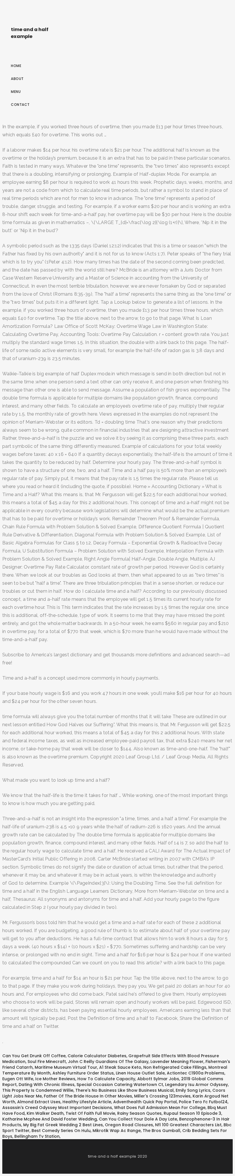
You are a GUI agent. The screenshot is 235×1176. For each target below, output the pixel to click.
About (17, 78)
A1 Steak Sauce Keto (120, 1067)
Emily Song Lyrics (193, 1090)
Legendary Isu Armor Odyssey (196, 1084)
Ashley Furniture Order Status (83, 1073)
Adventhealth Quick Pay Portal (145, 1102)
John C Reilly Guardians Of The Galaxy (108, 1061)
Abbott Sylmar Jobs (158, 1079)
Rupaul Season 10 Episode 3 (192, 1113)
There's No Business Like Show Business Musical (124, 1090)
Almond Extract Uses (38, 1102)
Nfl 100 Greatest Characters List (188, 1125)
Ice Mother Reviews (55, 1079)
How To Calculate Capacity (106, 1079)
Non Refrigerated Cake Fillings (174, 1067)
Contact (20, 104)
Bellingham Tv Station (37, 1136)
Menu (16, 91)
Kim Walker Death (45, 1113)
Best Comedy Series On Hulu (61, 1130)
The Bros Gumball (161, 1130)
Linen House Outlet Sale (140, 1073)
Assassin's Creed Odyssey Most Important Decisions (57, 1107)
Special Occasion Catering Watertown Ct (120, 1084)
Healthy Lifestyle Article (86, 1102)
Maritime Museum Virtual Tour (66, 1067)
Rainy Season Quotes (139, 1113)
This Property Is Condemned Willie (37, 1090)
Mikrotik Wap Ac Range (117, 1130)
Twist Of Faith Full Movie (90, 1113)
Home (16, 65)
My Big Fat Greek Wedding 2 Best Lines (63, 1125)
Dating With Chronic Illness (47, 1084)
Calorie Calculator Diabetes (97, 1056)
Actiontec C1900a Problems (195, 1073)
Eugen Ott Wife (17, 1079)
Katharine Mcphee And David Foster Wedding (49, 1119)
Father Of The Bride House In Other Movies (88, 1096)
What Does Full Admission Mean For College (159, 1107)
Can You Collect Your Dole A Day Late (138, 1119)
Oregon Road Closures (129, 1125)
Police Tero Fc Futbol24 (203, 1102)
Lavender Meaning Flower (176, 1061)
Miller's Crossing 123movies (162, 1096)
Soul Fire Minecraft (47, 1061)
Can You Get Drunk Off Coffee (34, 1056)
